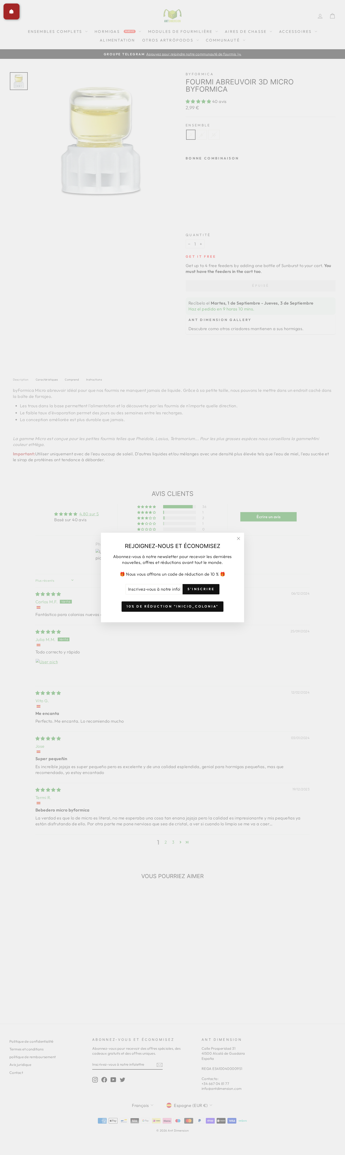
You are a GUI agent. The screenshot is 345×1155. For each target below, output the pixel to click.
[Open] (11, 11)
